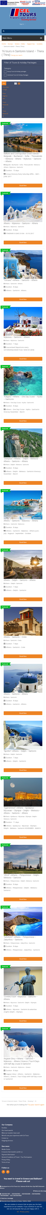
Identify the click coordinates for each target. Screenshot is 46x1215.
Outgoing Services (7, 1141)
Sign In (22, 24)
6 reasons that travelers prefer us (12, 1152)
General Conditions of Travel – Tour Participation (17, 1157)
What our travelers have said (11, 1133)
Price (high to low (5, 95)
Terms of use (6, 1162)
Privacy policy (24, 1212)
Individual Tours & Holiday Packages (17, 75)
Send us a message (7, 1198)
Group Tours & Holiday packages (16, 71)
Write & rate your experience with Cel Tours (15, 1135)
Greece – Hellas (20, 44)
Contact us (5, 1138)
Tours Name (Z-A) (5, 113)
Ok (18, 1212)
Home (4, 44)
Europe (10, 44)
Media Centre (6, 1149)
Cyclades (40, 44)
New (4, 83)
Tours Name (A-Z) (5, 104)
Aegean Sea (31, 44)
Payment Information (8, 1154)
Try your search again (36, 1105)
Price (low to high (6, 88)
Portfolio (4, 1128)
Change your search (16, 55)
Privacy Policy (6, 1160)
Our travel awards (7, 1130)
